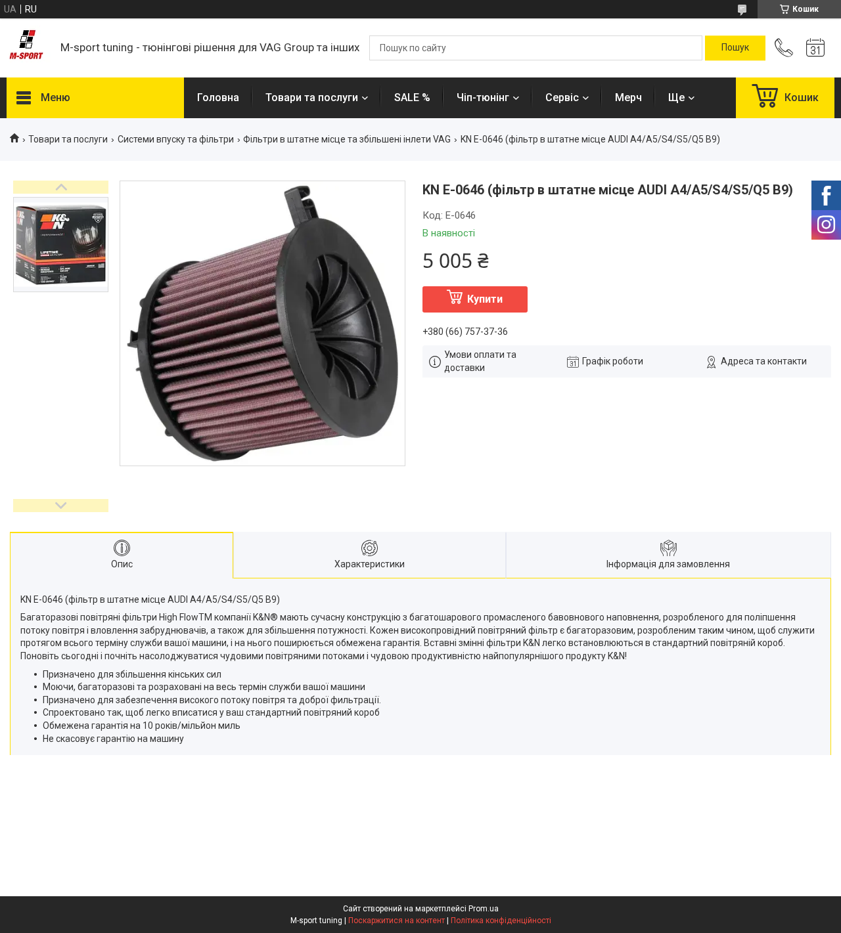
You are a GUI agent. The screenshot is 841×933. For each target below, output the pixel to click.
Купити (485, 299)
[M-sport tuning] (27, 48)
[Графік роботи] (815, 48)
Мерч (628, 97)
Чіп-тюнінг (483, 97)
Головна (218, 97)
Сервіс (562, 97)
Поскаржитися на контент (396, 920)
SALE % (412, 97)
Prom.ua (483, 908)
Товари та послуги (311, 97)
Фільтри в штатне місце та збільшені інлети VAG (347, 139)
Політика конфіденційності (501, 920)
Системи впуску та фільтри (176, 139)
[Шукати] (735, 47)
